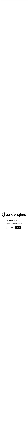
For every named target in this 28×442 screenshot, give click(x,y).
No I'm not (10, 227)
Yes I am (18, 227)
